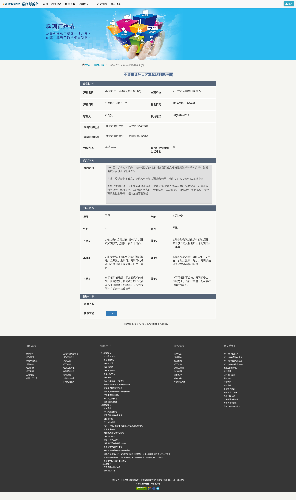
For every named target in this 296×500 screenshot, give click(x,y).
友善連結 (67, 375)
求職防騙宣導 (68, 382)
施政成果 (227, 385)
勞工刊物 (178, 364)
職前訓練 (99, 65)
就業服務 (30, 364)
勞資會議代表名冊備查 (113, 415)
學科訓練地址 (91, 127)
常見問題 (102, 4)
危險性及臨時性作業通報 (114, 381)
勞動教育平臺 (109, 370)
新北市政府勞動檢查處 (233, 357)
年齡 (153, 216)
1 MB (112, 313)
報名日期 (156, 104)
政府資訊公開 (229, 375)
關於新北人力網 (230, 392)
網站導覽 (180, 480)
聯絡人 (87, 116)
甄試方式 (88, 147)
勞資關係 (30, 357)
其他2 (154, 240)
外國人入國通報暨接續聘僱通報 (117, 392)
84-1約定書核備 (110, 399)
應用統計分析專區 (231, 399)
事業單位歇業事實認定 (113, 388)
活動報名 (178, 357)
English (172, 480)
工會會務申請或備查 (112, 467)
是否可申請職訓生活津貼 (160, 149)
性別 (85, 228)
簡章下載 (89, 313)
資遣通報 (107, 408)
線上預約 (178, 361)
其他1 (86, 240)
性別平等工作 (68, 357)
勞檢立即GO (109, 360)
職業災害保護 (68, 371)
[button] (93, 4)
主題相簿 (178, 375)
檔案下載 (178, 378)
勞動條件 (30, 354)
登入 (290, 4)
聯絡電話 (156, 116)
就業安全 (67, 361)
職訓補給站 (108, 367)
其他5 (86, 278)
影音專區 (178, 371)
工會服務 (30, 375)
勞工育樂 (67, 364)
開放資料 (227, 378)
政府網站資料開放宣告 (138, 480)
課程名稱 (88, 92)
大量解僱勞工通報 (111, 440)
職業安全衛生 (68, 368)
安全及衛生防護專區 (232, 406)
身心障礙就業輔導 (70, 354)
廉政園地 (227, 371)
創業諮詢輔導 (68, 378)
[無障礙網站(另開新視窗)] (141, 488)
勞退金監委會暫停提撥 (113, 447)
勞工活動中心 (109, 374)
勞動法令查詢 (229, 389)
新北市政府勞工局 (231, 354)
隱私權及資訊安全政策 (158, 480)
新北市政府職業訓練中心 (234, 364)
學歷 (85, 216)
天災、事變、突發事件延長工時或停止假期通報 (123, 426)
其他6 (154, 278)
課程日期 (88, 104)
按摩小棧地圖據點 (111, 395)
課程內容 (89, 167)
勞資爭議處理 (31, 361)
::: (1, 1)
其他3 (86, 257)
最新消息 (116, 4)
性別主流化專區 (230, 368)
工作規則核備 (109, 422)
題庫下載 (70, 4)
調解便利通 (108, 363)
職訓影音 (84, 4)
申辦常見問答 (179, 382)
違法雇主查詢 (109, 356)
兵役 (153, 228)
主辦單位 (156, 92)
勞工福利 (30, 371)
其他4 (154, 257)
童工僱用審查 (109, 429)
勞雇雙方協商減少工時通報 (115, 461)
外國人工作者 (31, 378)
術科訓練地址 (91, 137)
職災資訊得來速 (110, 402)
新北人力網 (179, 368)
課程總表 (56, 4)
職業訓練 (30, 368)
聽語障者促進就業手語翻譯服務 (117, 384)
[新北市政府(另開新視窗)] (149, 488)
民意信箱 (124, 480)
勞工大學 (107, 378)
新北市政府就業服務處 (233, 361)
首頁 (45, 4)
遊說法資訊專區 (230, 403)
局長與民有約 (229, 396)
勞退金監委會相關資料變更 (115, 443)
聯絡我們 (227, 382)
